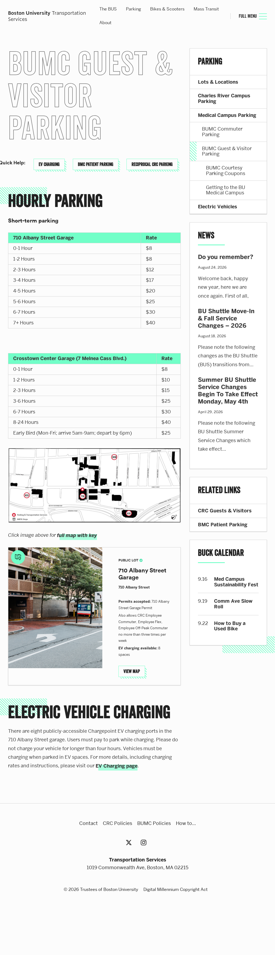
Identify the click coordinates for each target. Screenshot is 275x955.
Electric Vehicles (217, 206)
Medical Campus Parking (227, 115)
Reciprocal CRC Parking (152, 164)
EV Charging (49, 164)
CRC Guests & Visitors (225, 511)
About (105, 22)
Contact (88, 823)
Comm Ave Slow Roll (233, 603)
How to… (186, 823)
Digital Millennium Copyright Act (175, 889)
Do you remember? (225, 257)
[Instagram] (145, 842)
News (206, 235)
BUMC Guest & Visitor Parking (227, 151)
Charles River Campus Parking (224, 98)
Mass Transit (206, 9)
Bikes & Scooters (167, 9)
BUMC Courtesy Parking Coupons (225, 170)
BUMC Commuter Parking (222, 132)
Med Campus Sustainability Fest (236, 581)
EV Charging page (117, 766)
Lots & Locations (218, 82)
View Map (132, 671)
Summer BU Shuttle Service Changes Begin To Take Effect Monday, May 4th (228, 390)
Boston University (137, 919)
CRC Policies (117, 823)
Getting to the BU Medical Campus (225, 190)
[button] (55, 607)
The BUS (108, 9)
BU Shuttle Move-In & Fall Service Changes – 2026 (226, 318)
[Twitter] (130, 842)
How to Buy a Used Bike (229, 626)
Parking (133, 9)
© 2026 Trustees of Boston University (101, 889)
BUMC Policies (154, 823)
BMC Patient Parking (95, 164)
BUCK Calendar (221, 553)
